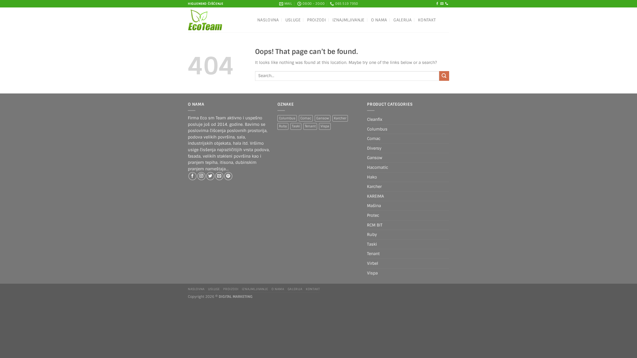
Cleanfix (374, 119)
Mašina (374, 205)
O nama (379, 20)
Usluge (293, 20)
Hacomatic (377, 167)
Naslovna (268, 20)
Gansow (322, 118)
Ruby (283, 126)
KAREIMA (375, 196)
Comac (305, 118)
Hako (372, 177)
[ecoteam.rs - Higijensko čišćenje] (219, 19)
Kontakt (427, 20)
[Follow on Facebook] (437, 3)
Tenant (310, 126)
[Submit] (444, 76)
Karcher (340, 118)
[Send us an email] (441, 3)
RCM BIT (374, 225)
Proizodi (316, 20)
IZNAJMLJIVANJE (348, 20)
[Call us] (446, 3)
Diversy (374, 148)
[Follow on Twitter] (210, 176)
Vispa (324, 126)
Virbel (372, 263)
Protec (373, 215)
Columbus (287, 118)
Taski (296, 126)
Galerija (402, 20)
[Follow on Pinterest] (228, 176)
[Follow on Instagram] (201, 176)
